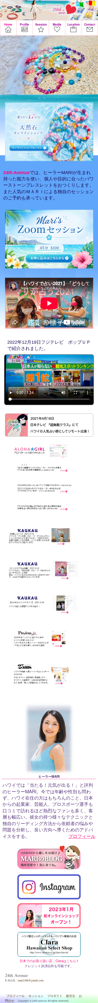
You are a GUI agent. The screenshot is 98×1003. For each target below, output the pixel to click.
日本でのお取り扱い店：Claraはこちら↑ (49, 945)
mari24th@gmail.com (30, 980)
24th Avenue (62, 9)
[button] (41, 90)
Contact (89, 24)
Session (41, 24)
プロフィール (81, 836)
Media (57, 24)
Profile (24, 24)
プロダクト (54, 995)
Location (73, 24)
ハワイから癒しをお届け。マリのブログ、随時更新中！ (49, 858)
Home (8, 24)
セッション (35, 995)
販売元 (70, 995)
